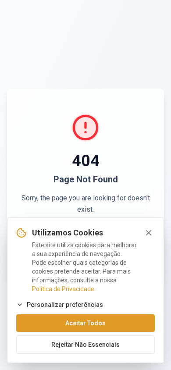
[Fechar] (148, 233)
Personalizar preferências (65, 304)
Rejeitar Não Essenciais (85, 344)
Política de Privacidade (63, 288)
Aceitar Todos (85, 323)
